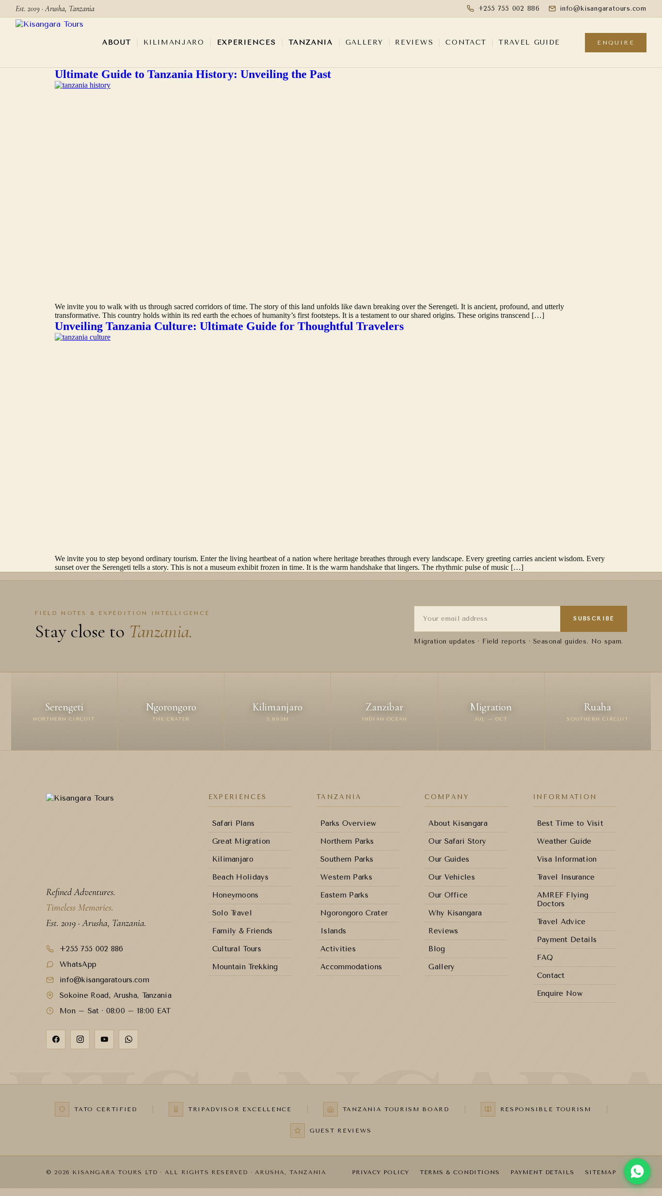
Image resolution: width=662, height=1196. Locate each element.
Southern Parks (346, 859)
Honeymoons (235, 895)
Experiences (246, 42)
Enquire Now (560, 993)
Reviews (414, 42)
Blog (436, 948)
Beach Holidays (240, 877)
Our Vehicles (451, 877)
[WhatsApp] (128, 1039)
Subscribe (593, 618)
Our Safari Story (457, 841)
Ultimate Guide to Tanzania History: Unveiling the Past (193, 74)
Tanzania (310, 42)
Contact (466, 42)
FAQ (545, 957)
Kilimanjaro (173, 42)
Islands (333, 931)
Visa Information (567, 859)
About (116, 42)
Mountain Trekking (245, 966)
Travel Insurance (566, 877)
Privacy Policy (380, 1172)
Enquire (615, 42)
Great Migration (241, 841)
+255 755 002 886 (509, 8)
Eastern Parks (344, 895)
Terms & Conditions (460, 1172)
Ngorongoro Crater (354, 913)
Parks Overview (348, 823)
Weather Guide (564, 841)
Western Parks (346, 877)
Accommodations (351, 966)
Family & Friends (242, 931)
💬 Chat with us (619, 1147)
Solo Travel (232, 913)
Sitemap (600, 1172)
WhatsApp (78, 964)
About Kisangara (458, 823)
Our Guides (448, 859)
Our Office (448, 895)
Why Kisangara (455, 913)
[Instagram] (80, 1039)
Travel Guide (529, 42)
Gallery (364, 42)
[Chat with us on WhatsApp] (637, 1171)
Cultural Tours (236, 948)
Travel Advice (561, 921)
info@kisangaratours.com (104, 980)
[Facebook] (55, 1039)
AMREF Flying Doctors (563, 899)
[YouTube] (104, 1039)
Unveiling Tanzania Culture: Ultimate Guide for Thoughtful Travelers (229, 326)
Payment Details (567, 939)
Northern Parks (347, 841)
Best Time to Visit (570, 823)
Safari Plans (233, 823)
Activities (338, 948)
